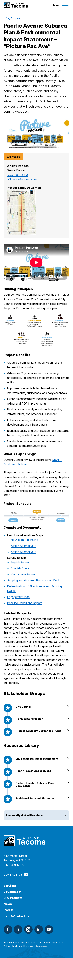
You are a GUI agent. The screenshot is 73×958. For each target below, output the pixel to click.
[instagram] (28, 929)
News (8, 904)
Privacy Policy (50, 942)
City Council (23, 706)
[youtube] (49, 929)
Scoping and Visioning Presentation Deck (33, 580)
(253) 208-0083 (17, 175)
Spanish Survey (21, 568)
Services (10, 885)
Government (12, 892)
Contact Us (13, 874)
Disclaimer (17, 946)
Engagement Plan (18, 597)
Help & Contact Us (16, 916)
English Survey (20, 562)
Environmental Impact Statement (37, 758)
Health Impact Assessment (33, 770)
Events (9, 910)
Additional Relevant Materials (35, 797)
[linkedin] (38, 929)
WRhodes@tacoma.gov (22, 179)
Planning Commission (29, 718)
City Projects (13, 898)
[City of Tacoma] (16, 5)
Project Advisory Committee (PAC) (38, 730)
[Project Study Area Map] (36, 212)
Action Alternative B (23, 552)
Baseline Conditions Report (24, 603)
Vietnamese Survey (23, 574)
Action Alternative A (23, 546)
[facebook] (8, 929)
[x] (18, 929)
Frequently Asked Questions (25, 815)
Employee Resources (35, 946)
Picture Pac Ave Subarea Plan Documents (35, 784)
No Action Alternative (24, 539)
